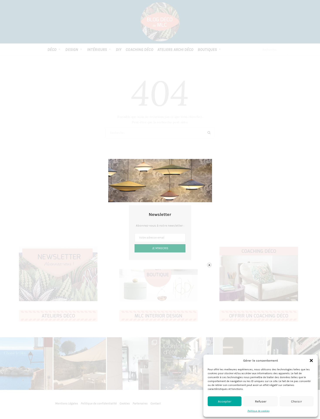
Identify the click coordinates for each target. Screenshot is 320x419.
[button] (311, 360)
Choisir (296, 401)
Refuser (260, 401)
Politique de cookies (258, 410)
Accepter (224, 401)
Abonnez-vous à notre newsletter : (160, 225)
